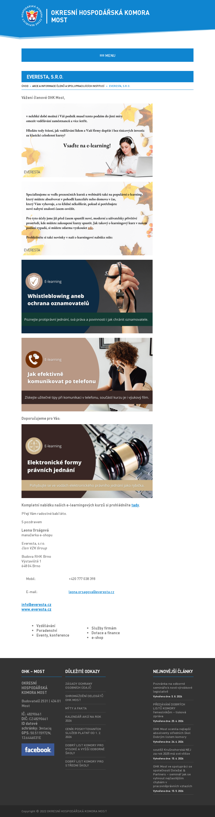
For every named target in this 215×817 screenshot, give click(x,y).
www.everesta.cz (36, 609)
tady (135, 505)
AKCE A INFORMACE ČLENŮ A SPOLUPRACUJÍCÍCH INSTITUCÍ (68, 85)
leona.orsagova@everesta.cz (91, 591)
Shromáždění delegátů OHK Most (84, 698)
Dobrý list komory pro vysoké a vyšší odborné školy (85, 749)
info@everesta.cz (36, 604)
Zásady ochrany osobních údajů (78, 685)
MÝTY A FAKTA (76, 708)
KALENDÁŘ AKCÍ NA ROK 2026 (83, 718)
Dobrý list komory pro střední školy (84, 763)
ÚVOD (25, 85)
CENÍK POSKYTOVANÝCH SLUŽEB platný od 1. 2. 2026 (83, 733)
